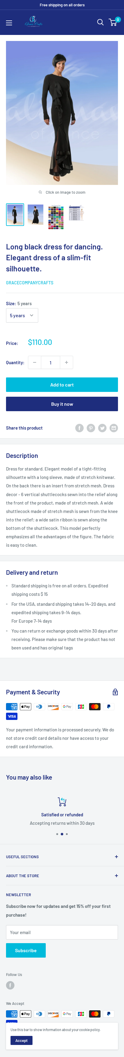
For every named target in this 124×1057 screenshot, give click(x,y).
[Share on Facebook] (79, 427)
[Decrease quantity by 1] (34, 362)
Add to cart (62, 384)
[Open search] (100, 22)
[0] (113, 22)
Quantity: (15, 362)
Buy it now (62, 404)
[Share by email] (114, 427)
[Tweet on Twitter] (102, 427)
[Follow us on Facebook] (10, 985)
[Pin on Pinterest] (91, 427)
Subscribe (26, 950)
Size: (19, 303)
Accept (21, 1040)
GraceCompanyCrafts (29, 282)
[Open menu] (9, 22)
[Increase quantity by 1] (66, 362)
